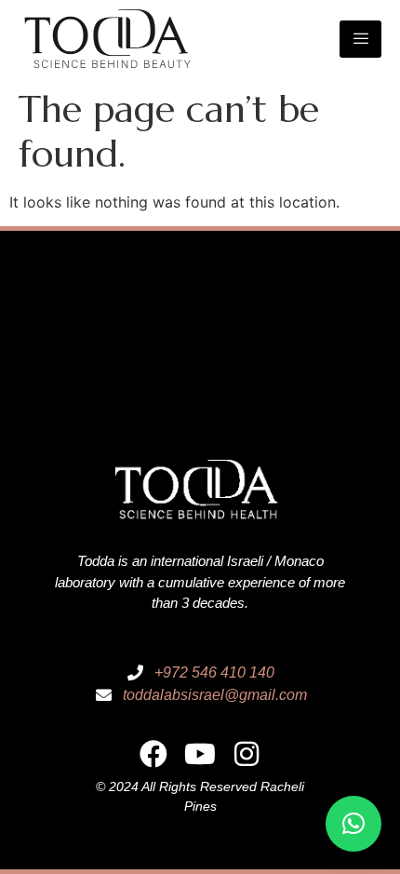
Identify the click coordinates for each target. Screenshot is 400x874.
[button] (353, 824)
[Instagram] (246, 754)
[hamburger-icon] (360, 39)
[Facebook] (153, 754)
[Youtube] (200, 754)
